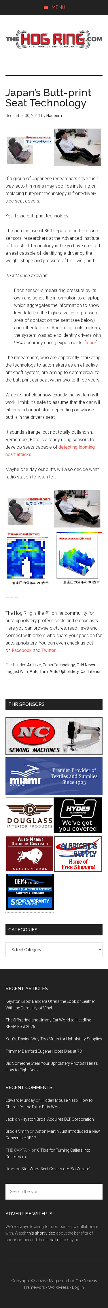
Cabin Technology (59, 665)
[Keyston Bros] (30, 870)
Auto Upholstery (64, 671)
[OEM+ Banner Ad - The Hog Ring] (30, 908)
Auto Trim (39, 671)
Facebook (22, 650)
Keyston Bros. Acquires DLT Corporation (57, 1119)
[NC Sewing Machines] (54, 753)
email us (54, 1239)
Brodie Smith (17, 1131)
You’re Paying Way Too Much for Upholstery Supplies (53, 1039)
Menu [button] (58, 7)
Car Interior (91, 671)
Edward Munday (20, 1100)
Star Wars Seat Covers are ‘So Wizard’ (55, 1169)
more (91, 342)
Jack (9, 1119)
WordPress (58, 1287)
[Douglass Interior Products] (30, 831)
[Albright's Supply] (78, 870)
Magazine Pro (61, 1280)
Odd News (86, 665)
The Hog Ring (54, 39)
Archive (34, 665)
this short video (41, 1233)
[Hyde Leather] (78, 831)
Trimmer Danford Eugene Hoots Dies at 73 (43, 1051)
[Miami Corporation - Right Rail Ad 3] (54, 793)
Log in (78, 1287)
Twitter (48, 650)
